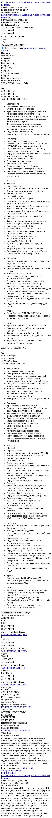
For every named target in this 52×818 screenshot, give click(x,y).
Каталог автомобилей (11, 2)
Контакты (5, 5)
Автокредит (28, 2)
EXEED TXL (27, 768)
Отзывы (46, 2)
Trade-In (38, 2)
